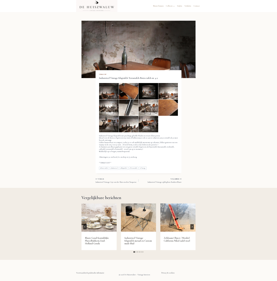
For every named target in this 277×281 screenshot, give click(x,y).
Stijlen (179, 6)
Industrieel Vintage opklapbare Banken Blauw (164, 180)
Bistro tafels (104, 168)
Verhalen (187, 6)
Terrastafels (133, 168)
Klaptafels (123, 168)
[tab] (134, 252)
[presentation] (99, 217)
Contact (196, 6)
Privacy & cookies (168, 273)
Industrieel (114, 168)
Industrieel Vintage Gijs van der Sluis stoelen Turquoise (116, 180)
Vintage (143, 168)
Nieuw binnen (158, 6)
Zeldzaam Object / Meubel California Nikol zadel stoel (177, 239)
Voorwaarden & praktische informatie (90, 273)
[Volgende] (192, 226)
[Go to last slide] (85, 226)
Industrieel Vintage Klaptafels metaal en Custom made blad (138, 241)
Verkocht (102, 74)
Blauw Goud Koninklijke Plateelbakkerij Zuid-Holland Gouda (97, 241)
